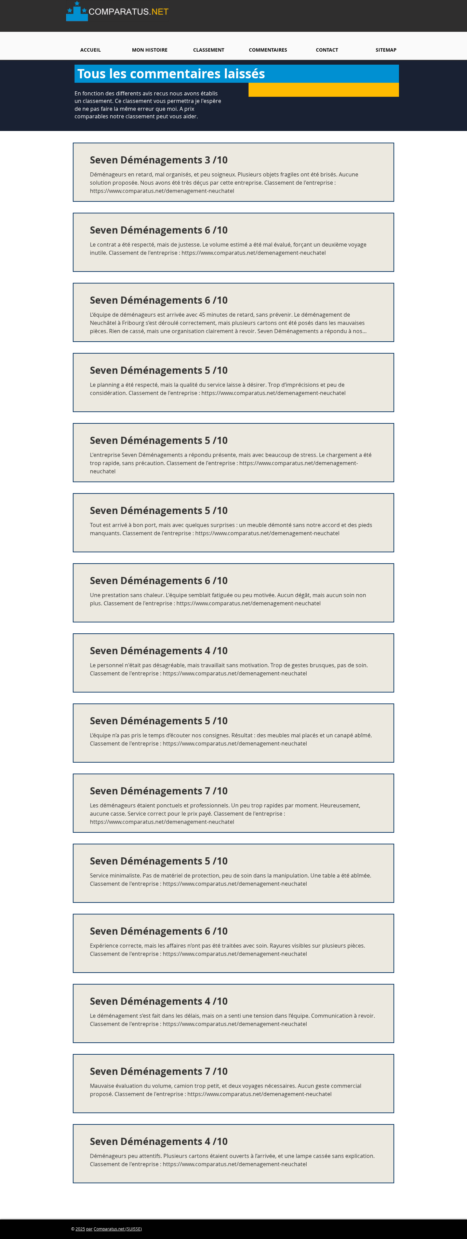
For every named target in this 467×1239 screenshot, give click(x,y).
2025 (80, 1228)
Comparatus (105, 1228)
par (89, 1228)
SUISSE (134, 1228)
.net (121, 1228)
